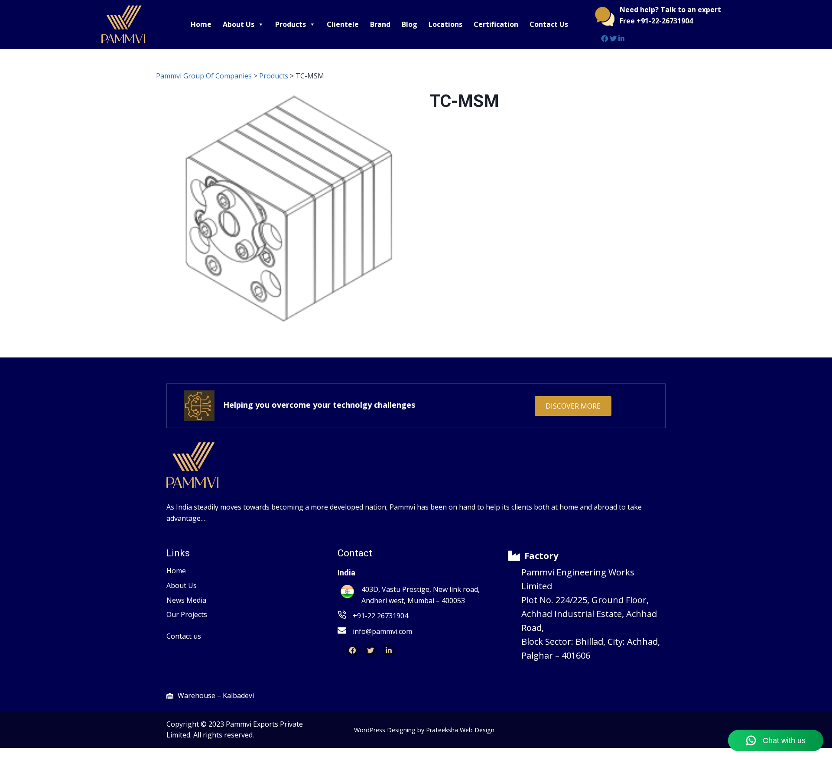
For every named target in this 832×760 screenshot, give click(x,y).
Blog (409, 24)
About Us (238, 24)
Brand (380, 24)
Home (201, 24)
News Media (186, 600)
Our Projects (186, 614)
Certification (496, 24)
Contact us (183, 636)
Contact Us (549, 24)
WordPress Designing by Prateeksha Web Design (424, 730)
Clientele (343, 24)
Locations (445, 24)
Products (290, 24)
